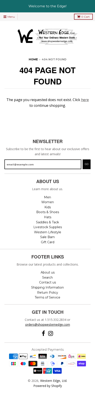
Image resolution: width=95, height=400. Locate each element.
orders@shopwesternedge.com (47, 324)
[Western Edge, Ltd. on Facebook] (43, 333)
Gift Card (47, 242)
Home (33, 59)
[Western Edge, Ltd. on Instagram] (50, 333)
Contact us (47, 282)
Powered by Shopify (47, 386)
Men (47, 197)
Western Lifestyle (47, 232)
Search (47, 277)
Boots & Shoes (47, 212)
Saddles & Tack (47, 222)
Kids (47, 207)
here (85, 99)
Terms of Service (47, 297)
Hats (47, 217)
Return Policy (47, 293)
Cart (85, 16)
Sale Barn (47, 237)
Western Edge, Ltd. (53, 381)
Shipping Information (47, 287)
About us (48, 272)
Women (47, 202)
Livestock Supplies (47, 227)
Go (86, 164)
